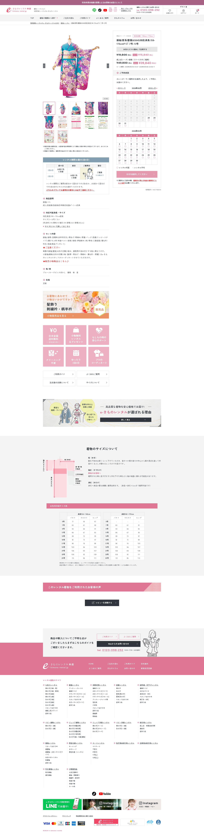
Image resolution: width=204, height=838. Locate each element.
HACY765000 (157, 190)
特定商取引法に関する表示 (84, 816)
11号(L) (95, 755)
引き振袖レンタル (52, 769)
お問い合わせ (129, 668)
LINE (94, 10)
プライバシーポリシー (50, 816)
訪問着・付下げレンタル (149, 685)
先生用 (95, 702)
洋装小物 (72, 783)
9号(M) (95, 752)
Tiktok (100, 10)
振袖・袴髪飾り (74, 775)
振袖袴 (95, 713)
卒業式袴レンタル (99, 685)
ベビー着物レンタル (53, 722)
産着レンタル (121, 685)
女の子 (118, 691)
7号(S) (95, 749)
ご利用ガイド (129, 663)
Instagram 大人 (111, 10)
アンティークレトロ (76, 688)
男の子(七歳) (49, 696)
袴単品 (95, 716)
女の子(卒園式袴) (75, 731)
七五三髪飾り (73, 772)
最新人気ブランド (51, 710)
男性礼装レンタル (75, 743)
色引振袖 (48, 772)
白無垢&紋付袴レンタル (149, 743)
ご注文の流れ (112, 663)
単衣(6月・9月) (145, 694)
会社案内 (144, 663)
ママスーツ (96, 746)
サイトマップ (66, 816)
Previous (44, 65)
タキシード (73, 749)
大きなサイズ (144, 691)
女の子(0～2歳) (50, 728)
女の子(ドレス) (98, 731)
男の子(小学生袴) (75, 728)
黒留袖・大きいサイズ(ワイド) (54, 753)
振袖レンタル (74, 685)
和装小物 (72, 781)
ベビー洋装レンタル (123, 722)
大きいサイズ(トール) (76, 696)
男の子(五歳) (49, 694)
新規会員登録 (146, 668)
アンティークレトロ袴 (100, 699)
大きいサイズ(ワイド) (76, 702)
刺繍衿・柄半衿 (74, 778)
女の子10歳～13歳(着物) (77, 737)
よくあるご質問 (95, 668)
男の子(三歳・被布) (52, 691)
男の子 (118, 688)
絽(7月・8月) (144, 699)
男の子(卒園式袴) (75, 726)
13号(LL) (95, 758)
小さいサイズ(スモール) (77, 694)
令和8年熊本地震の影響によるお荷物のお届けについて (102, 2)
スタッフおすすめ (51, 708)
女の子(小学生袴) (75, 734)
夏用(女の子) (120, 696)
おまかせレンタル (51, 757)
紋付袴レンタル (146, 722)
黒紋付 (142, 728)
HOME (91, 663)
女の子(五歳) (49, 702)
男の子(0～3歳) (121, 726)
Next (108, 65)
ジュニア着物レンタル (77, 722)
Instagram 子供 (115, 10)
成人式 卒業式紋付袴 (147, 726)
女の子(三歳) (49, 699)
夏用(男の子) (120, 694)
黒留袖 (47, 749)
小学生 (95, 705)
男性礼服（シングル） (76, 752)
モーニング (73, 746)
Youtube (105, 10)
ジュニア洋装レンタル (101, 722)
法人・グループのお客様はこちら (126, 9)
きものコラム (112, 668)
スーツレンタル (98, 743)
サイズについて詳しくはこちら (57, 226)
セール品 (72, 786)
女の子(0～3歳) (121, 728)
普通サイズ (73, 691)
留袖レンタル (50, 743)
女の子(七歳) (49, 705)
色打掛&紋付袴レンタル (125, 743)
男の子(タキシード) (99, 728)
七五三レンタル (51, 685)
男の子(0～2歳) (50, 726)
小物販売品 (73, 769)
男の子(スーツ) (98, 726)
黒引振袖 (48, 775)
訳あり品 (48, 713)
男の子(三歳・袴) (51, 688)
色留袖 (47, 760)
